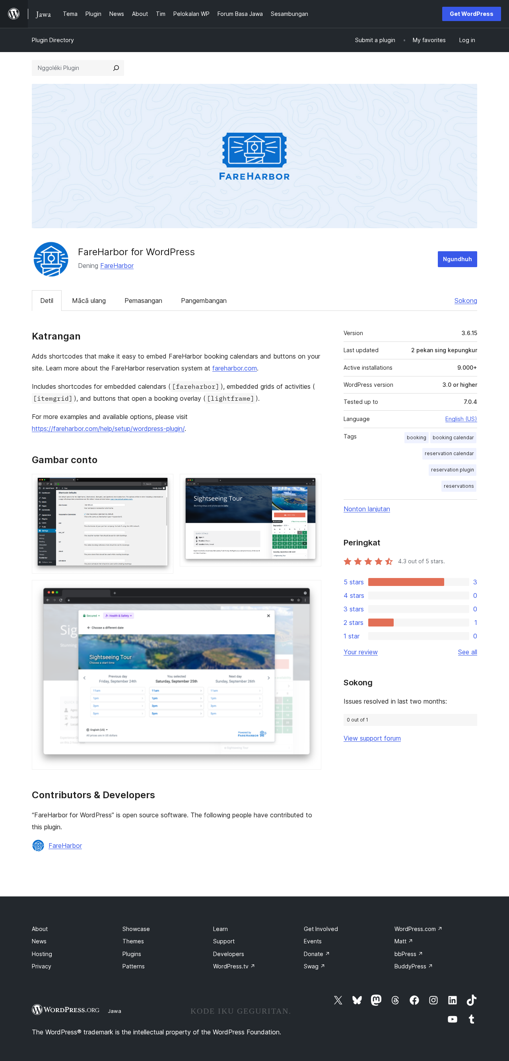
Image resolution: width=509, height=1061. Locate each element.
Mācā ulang (89, 301)
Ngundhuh (457, 259)
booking (416, 437)
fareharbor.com (234, 368)
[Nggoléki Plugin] (116, 68)
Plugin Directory (53, 40)
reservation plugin (452, 470)
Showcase (136, 928)
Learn (220, 928)
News (39, 941)
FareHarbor (117, 266)
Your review (361, 652)
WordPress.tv (234, 966)
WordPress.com (418, 928)
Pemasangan (143, 301)
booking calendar (453, 437)
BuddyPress (413, 966)
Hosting (42, 953)
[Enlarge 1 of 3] (163, 485)
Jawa (114, 1011)
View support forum (372, 738)
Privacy (41, 966)
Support (224, 941)
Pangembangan (204, 301)
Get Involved (321, 928)
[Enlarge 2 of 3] (311, 485)
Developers (228, 953)
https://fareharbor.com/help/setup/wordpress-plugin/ (108, 429)
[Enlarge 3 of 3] (311, 591)
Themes (133, 941)
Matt (403, 941)
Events (313, 941)
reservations (459, 486)
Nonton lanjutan (367, 509)
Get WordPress (471, 13)
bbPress (408, 953)
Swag (314, 966)
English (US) (461, 418)
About (40, 928)
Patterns (133, 966)
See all (467, 652)
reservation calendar (449, 453)
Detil (46, 301)
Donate (317, 953)
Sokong (466, 301)
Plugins (131, 953)
